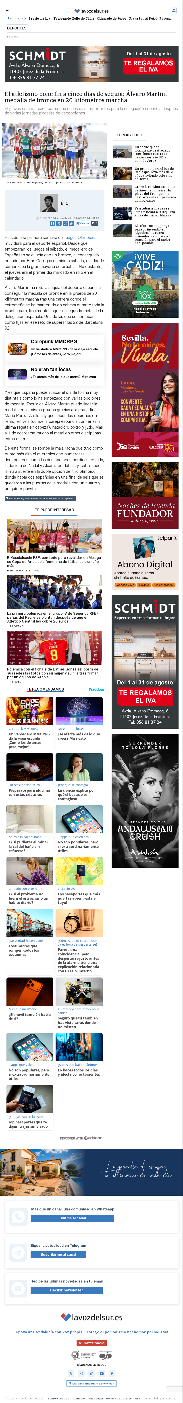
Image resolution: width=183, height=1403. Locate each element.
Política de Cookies (119, 1398)
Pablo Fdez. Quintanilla (24, 570)
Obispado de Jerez (112, 18)
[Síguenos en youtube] (101, 1373)
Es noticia (15, 18)
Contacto (79, 1398)
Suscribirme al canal (58, 1254)
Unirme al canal (72, 1218)
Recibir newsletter (66, 1290)
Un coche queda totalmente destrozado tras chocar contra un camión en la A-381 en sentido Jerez (153, 154)
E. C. (65, 203)
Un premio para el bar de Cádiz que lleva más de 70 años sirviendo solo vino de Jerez (154, 174)
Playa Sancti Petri (143, 18)
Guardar (84, 223)
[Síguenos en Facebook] (112, 1373)
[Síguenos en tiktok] (91, 1373)
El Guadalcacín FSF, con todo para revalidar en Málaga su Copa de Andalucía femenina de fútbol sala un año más (54, 562)
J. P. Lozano (15, 626)
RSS (137, 1398)
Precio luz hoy (40, 18)
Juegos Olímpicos (80, 237)
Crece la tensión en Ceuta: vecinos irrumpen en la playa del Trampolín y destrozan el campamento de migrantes (155, 193)
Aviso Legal (95, 1398)
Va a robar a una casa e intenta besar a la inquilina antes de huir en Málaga (155, 212)
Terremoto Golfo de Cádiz (73, 18)
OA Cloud (172, 1398)
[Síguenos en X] (71, 1373)
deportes (12, 36)
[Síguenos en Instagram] (81, 1373)
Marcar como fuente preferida (93, 1383)
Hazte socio (94, 1343)
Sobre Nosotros (58, 1398)
